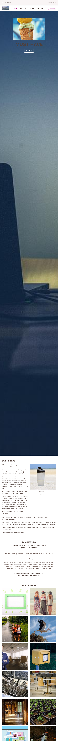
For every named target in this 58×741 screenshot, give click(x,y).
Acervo (32, 8)
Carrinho (52, 8)
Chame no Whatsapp (6, 2)
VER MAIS (29, 50)
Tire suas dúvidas (52, 2)
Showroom (23, 8)
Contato (40, 8)
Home (15, 8)
